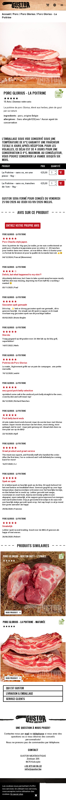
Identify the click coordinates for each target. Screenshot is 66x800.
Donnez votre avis (22, 101)
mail (27, 734)
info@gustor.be (33, 769)
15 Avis (7, 101)
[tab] (33, 688)
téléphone (38, 734)
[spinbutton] (51, 172)
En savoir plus (16, 794)
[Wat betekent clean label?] (59, 93)
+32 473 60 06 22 (33, 766)
